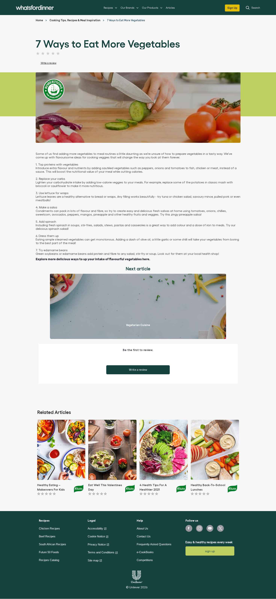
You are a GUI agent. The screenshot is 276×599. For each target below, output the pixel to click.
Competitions (145, 560)
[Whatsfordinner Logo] (35, 7)
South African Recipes (52, 544)
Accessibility (95, 528)
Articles (170, 7)
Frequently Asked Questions (154, 544)
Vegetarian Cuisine (138, 325)
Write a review (138, 369)
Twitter (220, 528)
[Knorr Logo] (78, 488)
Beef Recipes (47, 536)
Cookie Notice (96, 536)
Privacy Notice (97, 544)
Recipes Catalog (49, 560)
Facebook (189, 528)
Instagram (199, 528)
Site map (93, 560)
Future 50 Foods (49, 552)
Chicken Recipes (49, 528)
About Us (142, 528)
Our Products (150, 7)
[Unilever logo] (136, 576)
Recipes (108, 7)
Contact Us (144, 536)
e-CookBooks (145, 552)
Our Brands (127, 7)
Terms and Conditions (101, 552)
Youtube (210, 528)
